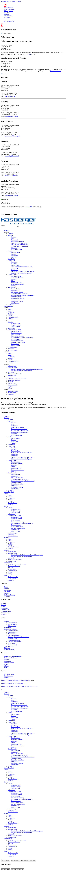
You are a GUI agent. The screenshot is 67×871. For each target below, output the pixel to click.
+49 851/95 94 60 (16, 1)
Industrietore (14, 270)
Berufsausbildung (13, 367)
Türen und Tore (5, 609)
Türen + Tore (11, 260)
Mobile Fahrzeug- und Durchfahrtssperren (22, 271)
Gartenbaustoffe (12, 287)
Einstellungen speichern (17, 869)
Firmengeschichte (12, 385)
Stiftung (10, 388)
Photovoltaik (14, 240)
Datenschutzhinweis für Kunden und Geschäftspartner (16, 680)
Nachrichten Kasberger (14, 380)
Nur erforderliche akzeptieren (28, 860)
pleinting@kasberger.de (11, 195)
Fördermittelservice (16, 331)
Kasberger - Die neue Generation (17, 378)
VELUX (13, 257)
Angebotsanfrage (16, 325)
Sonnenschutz (15, 344)
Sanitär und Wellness (17, 277)
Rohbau (13, 237)
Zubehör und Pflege (16, 282)
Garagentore (14, 268)
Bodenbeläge (11, 259)
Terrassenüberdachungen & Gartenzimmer (22, 295)
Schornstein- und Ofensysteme (19, 246)
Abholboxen (30, 54)
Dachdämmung (15, 334)
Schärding (10, 318)
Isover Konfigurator (16, 249)
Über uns (10, 381)
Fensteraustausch (16, 339)
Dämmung (14, 248)
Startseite (6, 230)
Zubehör (13, 254)
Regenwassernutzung (17, 301)
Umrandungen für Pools (17, 298)
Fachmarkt (11, 304)
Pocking (10, 311)
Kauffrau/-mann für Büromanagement (21, 370)
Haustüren (14, 263)
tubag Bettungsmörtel (17, 292)
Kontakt (10, 322)
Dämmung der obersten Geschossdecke (22, 337)
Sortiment (10, 233)
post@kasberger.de (6, 1)
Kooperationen (12, 383)
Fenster (10, 251)
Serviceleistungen (12, 347)
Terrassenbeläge (15, 289)
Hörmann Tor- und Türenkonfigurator (21, 273)
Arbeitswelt (11, 372)
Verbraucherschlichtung (31, 686)
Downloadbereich (13, 350)
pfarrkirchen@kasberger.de (12, 136)
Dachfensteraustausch (17, 340)
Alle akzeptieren (5, 860)
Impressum (17, 686)
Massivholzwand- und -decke (19, 243)
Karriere (6, 550)
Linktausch (11, 394)
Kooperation (7, 661)
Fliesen (13, 281)
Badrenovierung (15, 345)
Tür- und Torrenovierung (18, 342)
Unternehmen (8, 562)
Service (6, 506)
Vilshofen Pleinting (13, 317)
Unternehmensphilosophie (15, 374)
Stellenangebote (12, 366)
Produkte (6, 418)
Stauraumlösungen (16, 296)
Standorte (6, 537)
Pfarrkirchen (11, 312)
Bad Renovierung (16, 276)
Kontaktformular (15, 323)
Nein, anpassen (15, 860)
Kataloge (13, 285)
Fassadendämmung (16, 333)
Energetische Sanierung (14, 329)
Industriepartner (12, 392)
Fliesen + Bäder (12, 274)
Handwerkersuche (13, 391)
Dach (12, 238)
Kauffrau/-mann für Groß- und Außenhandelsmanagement (27, 369)
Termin (6, 493)
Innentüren (14, 262)
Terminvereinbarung (55, 71)
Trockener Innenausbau (17, 284)
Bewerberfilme (12, 375)
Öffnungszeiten (15, 326)
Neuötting (10, 314)
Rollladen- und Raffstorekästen (19, 244)
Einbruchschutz (15, 252)
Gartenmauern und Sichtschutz (19, 293)
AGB (5, 667)
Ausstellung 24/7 (9, 306)
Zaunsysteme (14, 300)
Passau (9, 309)
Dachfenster (14, 255)
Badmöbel (14, 279)
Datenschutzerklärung (7, 686)
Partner (6, 575)
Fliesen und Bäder (6, 611)
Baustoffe (10, 235)
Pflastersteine (14, 290)
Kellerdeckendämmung (17, 336)
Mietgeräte (11, 348)
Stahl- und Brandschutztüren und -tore (21, 266)
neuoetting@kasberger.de (12, 156)
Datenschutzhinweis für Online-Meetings (12, 683)
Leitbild (10, 386)
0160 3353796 (29, 206)
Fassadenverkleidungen (17, 241)
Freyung (10, 315)
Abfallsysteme (15, 303)
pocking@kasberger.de (11, 116)
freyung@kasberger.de (11, 175)
